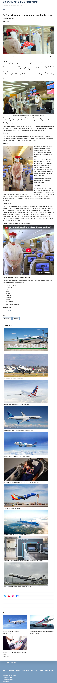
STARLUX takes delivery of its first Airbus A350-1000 (17, 586)
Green (41, 670)
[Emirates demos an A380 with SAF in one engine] (42, 622)
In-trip (18, 670)
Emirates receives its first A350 (11, 631)
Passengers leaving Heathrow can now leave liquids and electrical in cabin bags (23, 560)
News (4, 670)
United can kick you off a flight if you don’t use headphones (18, 430)
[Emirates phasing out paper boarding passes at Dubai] (15, 643)
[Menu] (4, 9)
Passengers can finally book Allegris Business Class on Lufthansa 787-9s (22, 482)
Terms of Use (6, 681)
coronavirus (7, 318)
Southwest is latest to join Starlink (12, 508)
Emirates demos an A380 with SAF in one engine (42, 631)
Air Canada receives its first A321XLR (13, 378)
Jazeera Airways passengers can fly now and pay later (17, 456)
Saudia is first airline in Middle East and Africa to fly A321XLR (19, 352)
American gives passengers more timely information (17, 404)
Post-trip (25, 670)
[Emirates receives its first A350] (15, 622)
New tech (34, 670)
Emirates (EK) (7, 311)
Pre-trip (11, 670)
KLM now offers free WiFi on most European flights (17, 534)
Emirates (16, 318)
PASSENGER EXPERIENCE (20, 2)
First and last (49, 670)
